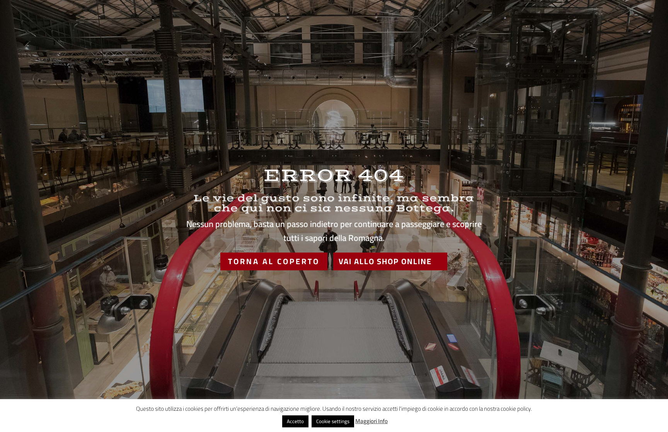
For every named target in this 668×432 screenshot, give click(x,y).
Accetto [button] (295, 421)
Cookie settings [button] (332, 421)
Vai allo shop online (385, 261)
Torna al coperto (274, 261)
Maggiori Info (371, 421)
